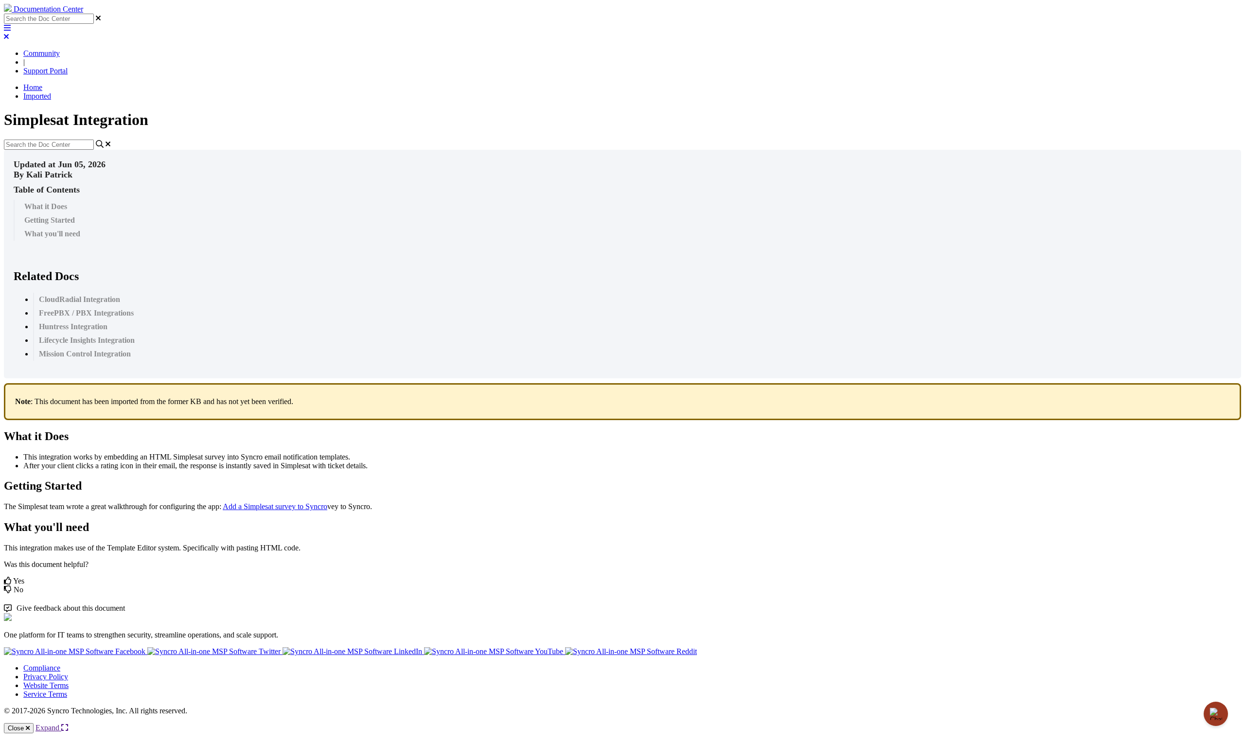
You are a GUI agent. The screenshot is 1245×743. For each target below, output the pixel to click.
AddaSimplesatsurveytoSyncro (275, 506)
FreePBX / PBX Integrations (86, 313)
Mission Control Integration (85, 354)
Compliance (41, 668)
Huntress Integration (73, 326)
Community (41, 53)
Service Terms (45, 694)
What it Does (45, 206)
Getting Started (49, 220)
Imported (37, 96)
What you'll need (52, 234)
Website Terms (46, 685)
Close (17, 728)
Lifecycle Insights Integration (87, 340)
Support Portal (45, 71)
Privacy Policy (45, 676)
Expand (48, 728)
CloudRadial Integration (79, 299)
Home (32, 87)
